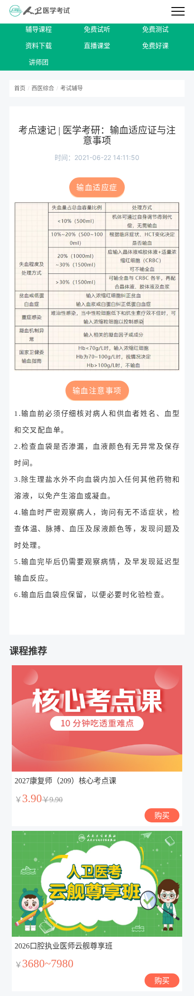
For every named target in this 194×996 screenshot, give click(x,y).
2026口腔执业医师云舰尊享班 (64, 946)
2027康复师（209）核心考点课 (65, 781)
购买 (162, 815)
